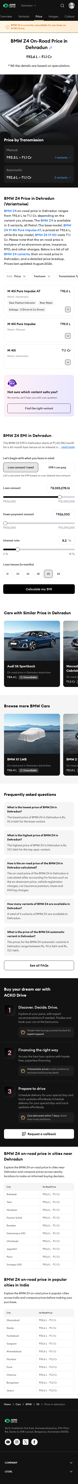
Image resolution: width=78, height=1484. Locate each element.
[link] (32, 641)
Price (39, 16)
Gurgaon (12, 1343)
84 (58, 573)
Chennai (11, 1374)
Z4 (37, 1404)
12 (7, 573)
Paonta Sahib (14, 1217)
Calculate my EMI (39, 589)
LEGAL (9, 1471)
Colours (69, 16)
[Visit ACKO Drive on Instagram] (17, 1442)
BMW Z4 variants (17, 254)
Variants (23, 16)
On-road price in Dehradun (22, 672)
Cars (18, 1404)
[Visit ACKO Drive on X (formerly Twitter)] (25, 1442)
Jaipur (10, 1390)
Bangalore (13, 1382)
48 (38, 573)
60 (48, 573)
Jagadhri (12, 1248)
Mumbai (11, 1359)
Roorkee (11, 1225)
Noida (10, 1327)
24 (17, 573)
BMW (29, 1404)
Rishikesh (12, 1194)
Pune (9, 1367)
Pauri (9, 1256)
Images (53, 16)
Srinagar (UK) (14, 1264)
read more (68, 447)
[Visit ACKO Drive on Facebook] (34, 1442)
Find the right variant (39, 408)
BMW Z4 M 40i (46, 235)
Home (7, 1404)
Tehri (9, 1202)
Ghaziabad (13, 1320)
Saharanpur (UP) (16, 1233)
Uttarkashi (13, 1241)
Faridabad (13, 1335)
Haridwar (12, 1209)
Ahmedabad (14, 1351)
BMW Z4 (10, 211)
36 (28, 573)
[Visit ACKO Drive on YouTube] (8, 1442)
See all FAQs (39, 965)
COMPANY (11, 1462)
